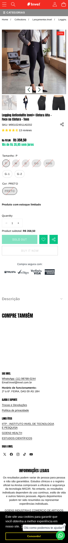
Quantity (7, 215)
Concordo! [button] (34, 536)
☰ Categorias (14, 12)
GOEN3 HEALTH (12, 432)
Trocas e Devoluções (14, 404)
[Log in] (54, 4)
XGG (50, 164)
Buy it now (30, 250)
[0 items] (63, 4)
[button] (28, 89)
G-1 (7, 173)
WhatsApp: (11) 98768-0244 (19, 378)
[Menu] (4, 4)
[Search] (13, 4)
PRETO (11, 192)
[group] (9, 102)
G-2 (19, 173)
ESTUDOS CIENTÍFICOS (17, 438)
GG (37, 164)
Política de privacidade (15, 410)
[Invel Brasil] (34, 4)
